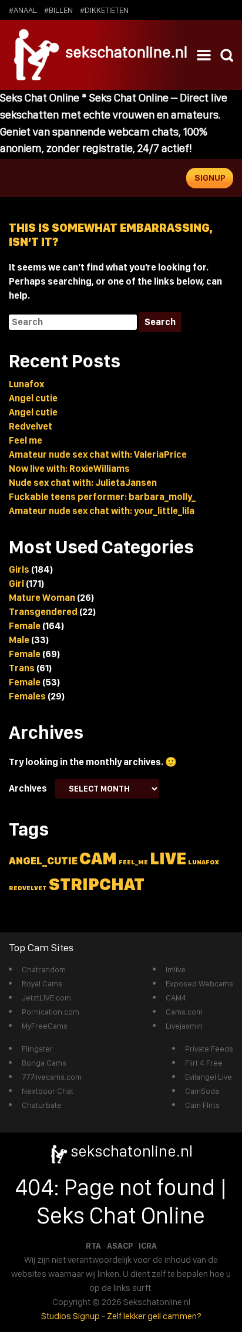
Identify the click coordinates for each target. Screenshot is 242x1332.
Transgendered (43, 611)
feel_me (133, 862)
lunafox (203, 862)
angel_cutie (43, 860)
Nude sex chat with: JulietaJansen (83, 482)
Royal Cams (42, 983)
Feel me (25, 440)
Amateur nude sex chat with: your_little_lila (101, 510)
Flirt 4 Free (204, 1062)
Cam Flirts (202, 1105)
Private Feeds (209, 1048)
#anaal (23, 10)
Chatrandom (44, 969)
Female (25, 625)
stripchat (96, 884)
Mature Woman (42, 597)
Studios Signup (70, 1315)
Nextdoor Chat (47, 1091)
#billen (58, 10)
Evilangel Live (208, 1076)
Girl (16, 583)
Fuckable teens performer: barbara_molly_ (102, 496)
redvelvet (28, 888)
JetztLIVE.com (46, 997)
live (168, 858)
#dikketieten (104, 10)
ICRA (148, 1245)
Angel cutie (33, 398)
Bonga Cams (44, 1062)
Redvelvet (30, 426)
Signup (210, 178)
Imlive (176, 969)
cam (98, 858)
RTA (93, 1245)
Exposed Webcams (199, 983)
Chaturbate (42, 1105)
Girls (19, 569)
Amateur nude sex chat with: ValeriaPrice (98, 454)
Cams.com (184, 1011)
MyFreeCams (45, 1025)
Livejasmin (184, 1025)
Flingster (37, 1048)
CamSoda (202, 1091)
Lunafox (26, 384)
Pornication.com (50, 1011)
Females (27, 696)
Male (19, 639)
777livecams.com (52, 1076)
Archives (28, 788)
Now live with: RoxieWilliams (69, 468)
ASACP (120, 1245)
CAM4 (176, 997)
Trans (22, 668)
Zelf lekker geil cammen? (154, 1315)
